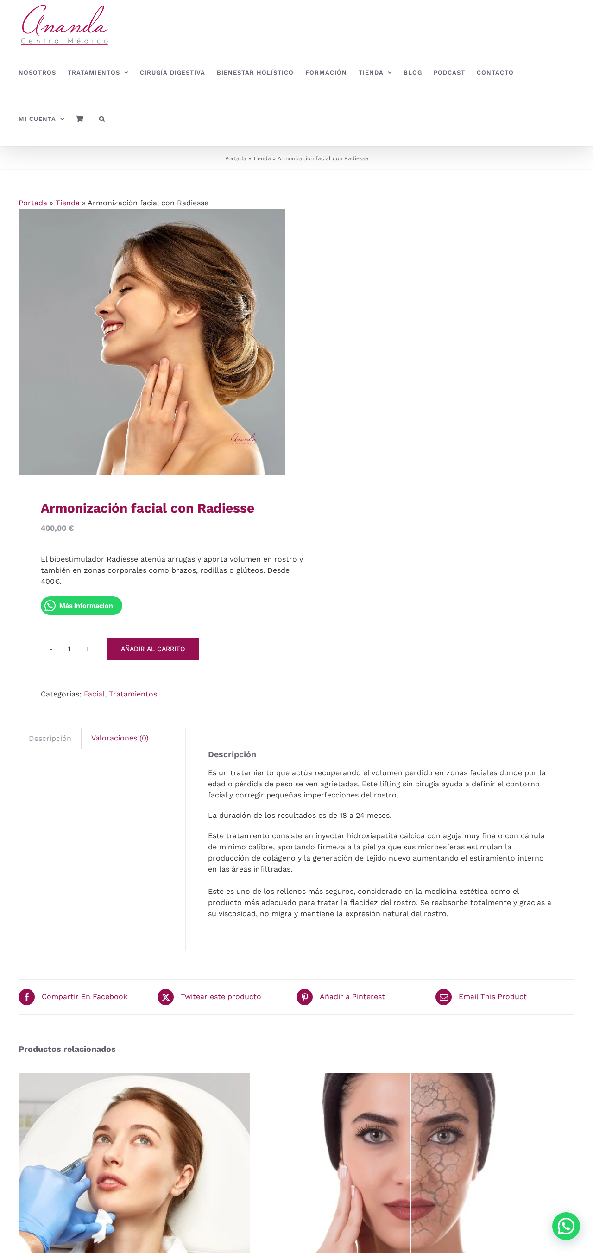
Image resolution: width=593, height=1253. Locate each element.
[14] (152, 342)
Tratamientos (133, 694)
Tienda (262, 158)
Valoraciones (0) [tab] (120, 738)
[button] (102, 118)
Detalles (177, 1190)
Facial (94, 694)
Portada (235, 158)
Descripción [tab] (50, 738)
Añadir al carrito (153, 648)
